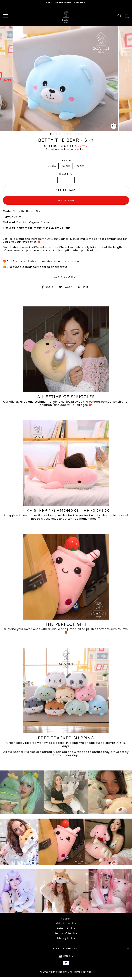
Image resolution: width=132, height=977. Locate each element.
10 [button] (76, 134)
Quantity (66, 174)
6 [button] (65, 134)
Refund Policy (66, 928)
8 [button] (71, 134)
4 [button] (59, 134)
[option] (66, 3)
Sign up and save (66, 948)
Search (66, 918)
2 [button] (54, 134)
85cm (52, 166)
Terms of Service (66, 933)
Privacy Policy (66, 938)
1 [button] (51, 134)
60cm (66, 166)
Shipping (51, 149)
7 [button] (68, 134)
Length (66, 160)
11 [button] (79, 134)
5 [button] (62, 134)
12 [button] (81, 134)
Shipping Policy (66, 923)
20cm (80, 166)
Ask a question (66, 277)
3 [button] (57, 134)
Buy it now (66, 200)
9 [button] (73, 134)
